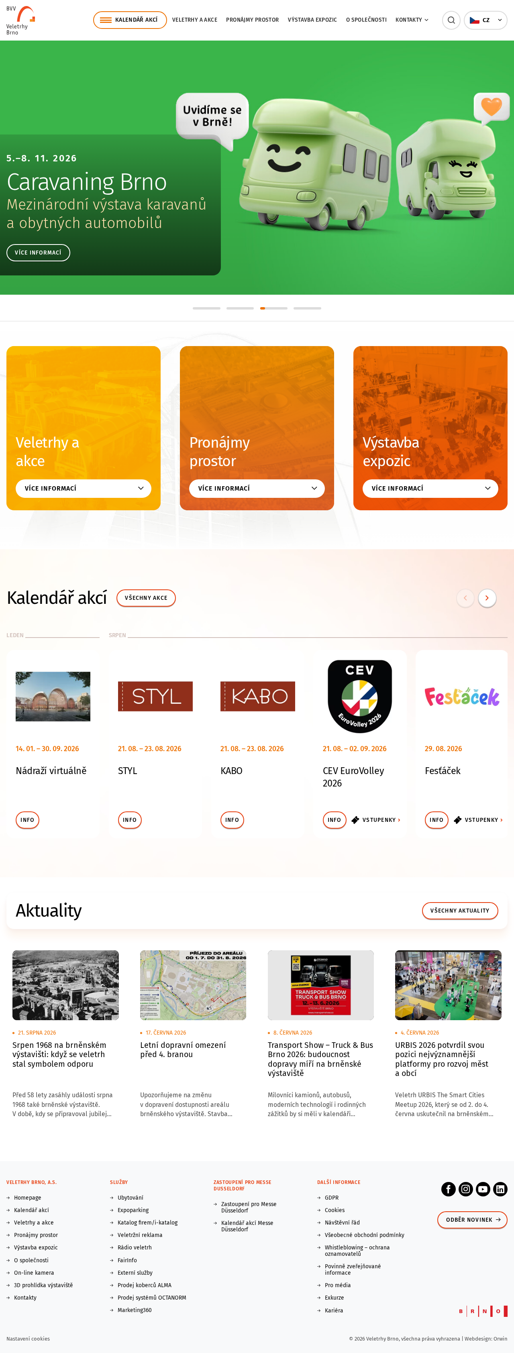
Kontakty (25, 1298)
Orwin (501, 1339)
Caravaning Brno (86, 181)
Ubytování (130, 1198)
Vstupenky (379, 820)
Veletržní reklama (140, 1235)
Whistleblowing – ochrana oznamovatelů (357, 1251)
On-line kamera (34, 1273)
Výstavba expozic (312, 19)
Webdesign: (479, 1339)
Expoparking (133, 1210)
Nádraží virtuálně (51, 770)
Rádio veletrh (135, 1248)
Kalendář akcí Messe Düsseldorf (247, 1226)
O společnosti (366, 19)
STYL (127, 770)
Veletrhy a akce (194, 19)
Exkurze (334, 1298)
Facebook (448, 1189)
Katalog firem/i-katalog (147, 1223)
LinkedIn (500, 1189)
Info (27, 820)
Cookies (335, 1210)
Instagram (466, 1189)
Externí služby (135, 1273)
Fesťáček (442, 770)
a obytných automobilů (84, 223)
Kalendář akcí (31, 1210)
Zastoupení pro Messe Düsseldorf (249, 1207)
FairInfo (127, 1260)
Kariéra (334, 1311)
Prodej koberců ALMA (144, 1285)
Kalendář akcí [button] (136, 19)
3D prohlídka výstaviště (43, 1285)
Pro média (338, 1285)
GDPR (332, 1198)
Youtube (483, 1189)
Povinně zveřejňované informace (353, 1269)
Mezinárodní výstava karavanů (106, 205)
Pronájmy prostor (252, 19)
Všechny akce (146, 598)
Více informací (38, 252)
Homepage (27, 1198)
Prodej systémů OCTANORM (152, 1298)
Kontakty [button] (409, 19)
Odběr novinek (469, 1219)
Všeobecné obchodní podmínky (364, 1235)
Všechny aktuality (460, 910)
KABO (231, 770)
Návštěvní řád (342, 1223)
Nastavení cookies (28, 1339)
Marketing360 (135, 1310)
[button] (451, 20)
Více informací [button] (50, 488)
